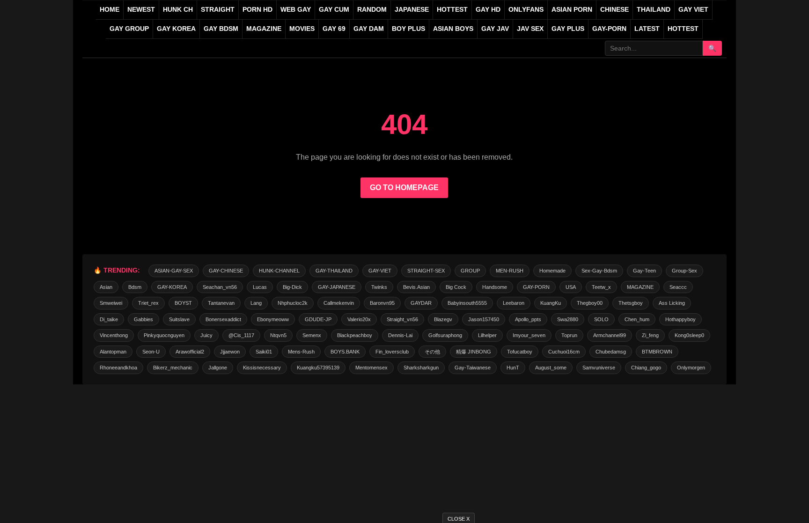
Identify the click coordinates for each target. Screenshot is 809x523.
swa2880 (567, 319)
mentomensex (371, 367)
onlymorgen (691, 367)
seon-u (151, 351)
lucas (260, 287)
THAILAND (653, 9)
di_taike (109, 319)
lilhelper (487, 335)
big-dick (292, 287)
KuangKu (550, 303)
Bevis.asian (416, 287)
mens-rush (301, 351)
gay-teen (644, 270)
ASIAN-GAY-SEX (173, 270)
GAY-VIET (379, 270)
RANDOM (372, 9)
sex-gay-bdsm (599, 270)
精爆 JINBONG (473, 351)
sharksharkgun (421, 367)
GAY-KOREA (172, 287)
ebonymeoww (273, 319)
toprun (569, 335)
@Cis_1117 (241, 335)
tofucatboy (519, 351)
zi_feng (650, 335)
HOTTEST (452, 9)
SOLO (601, 319)
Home (109, 9)
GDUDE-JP (318, 319)
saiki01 (264, 351)
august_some (550, 367)
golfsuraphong (445, 335)
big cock (456, 287)
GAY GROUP (129, 28)
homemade (552, 270)
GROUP (470, 270)
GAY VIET (693, 9)
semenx (311, 335)
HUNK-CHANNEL (279, 270)
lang (256, 303)
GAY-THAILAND (334, 270)
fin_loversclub (392, 351)
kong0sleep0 (689, 335)
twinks (379, 287)
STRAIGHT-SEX (426, 270)
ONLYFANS (526, 9)
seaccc (678, 287)
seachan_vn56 (220, 287)
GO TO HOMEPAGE (404, 188)
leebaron (513, 303)
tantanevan (221, 303)
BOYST (183, 303)
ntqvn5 (278, 335)
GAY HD (488, 9)
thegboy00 (590, 303)
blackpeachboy (354, 335)
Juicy (206, 335)
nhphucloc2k (293, 303)
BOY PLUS (408, 28)
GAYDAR (421, 303)
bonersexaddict (223, 319)
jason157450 (483, 319)
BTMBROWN (657, 351)
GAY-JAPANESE (336, 287)
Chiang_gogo (646, 367)
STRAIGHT (218, 9)
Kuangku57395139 (318, 367)
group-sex (684, 270)
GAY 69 (334, 28)
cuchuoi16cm (564, 351)
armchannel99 (609, 335)
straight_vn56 (402, 319)
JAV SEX (530, 28)
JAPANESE (412, 9)
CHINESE (614, 9)
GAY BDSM (221, 28)
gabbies (143, 319)
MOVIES (302, 28)
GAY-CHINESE (226, 270)
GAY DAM (368, 28)
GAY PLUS (568, 28)
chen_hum (637, 319)
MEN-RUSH (509, 270)
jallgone (217, 367)
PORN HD (257, 9)
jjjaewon (230, 351)
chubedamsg (611, 351)
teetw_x (601, 287)
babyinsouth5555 (467, 303)
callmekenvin (339, 303)
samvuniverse (598, 367)
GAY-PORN (536, 287)
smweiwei (111, 303)
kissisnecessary (262, 367)
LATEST (647, 28)
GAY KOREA (176, 28)
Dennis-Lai (400, 335)
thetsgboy (630, 303)
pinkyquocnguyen (164, 335)
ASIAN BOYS (453, 28)
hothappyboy (680, 319)
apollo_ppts (528, 319)
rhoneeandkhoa (118, 367)
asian (106, 287)
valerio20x (359, 319)
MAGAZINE (263, 28)
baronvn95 (382, 303)
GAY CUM (334, 9)
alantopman (113, 351)
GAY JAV (495, 28)
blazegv (443, 319)
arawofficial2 (190, 351)
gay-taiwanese (473, 367)
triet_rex (148, 303)
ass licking (672, 303)
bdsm (134, 287)
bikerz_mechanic (172, 367)
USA (571, 287)
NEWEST (141, 9)
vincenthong (114, 335)
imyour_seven (529, 335)
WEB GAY (295, 9)
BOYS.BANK (345, 351)
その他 (432, 351)
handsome (494, 287)
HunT (513, 367)
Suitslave (179, 319)
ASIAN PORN (572, 9)
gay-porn (609, 28)
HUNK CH (178, 9)
